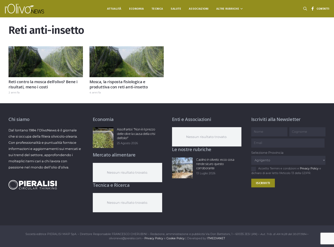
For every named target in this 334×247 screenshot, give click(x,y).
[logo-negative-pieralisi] (33, 184)
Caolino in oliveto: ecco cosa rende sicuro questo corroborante (215, 163)
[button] (241, 8)
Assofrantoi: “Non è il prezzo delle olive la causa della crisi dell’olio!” (136, 133)
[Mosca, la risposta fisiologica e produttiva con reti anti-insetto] (126, 49)
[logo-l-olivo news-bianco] (24, 9)
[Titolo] (313, 9)
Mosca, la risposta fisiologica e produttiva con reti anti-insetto (118, 84)
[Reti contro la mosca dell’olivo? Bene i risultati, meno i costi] (46, 49)
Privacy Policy (309, 168)
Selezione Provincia (267, 153)
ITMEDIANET (216, 238)
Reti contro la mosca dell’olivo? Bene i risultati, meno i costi (43, 84)
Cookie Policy (175, 238)
